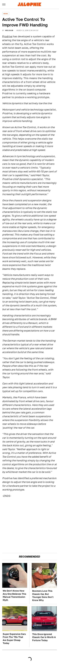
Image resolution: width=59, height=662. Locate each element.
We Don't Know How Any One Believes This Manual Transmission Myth (14, 595)
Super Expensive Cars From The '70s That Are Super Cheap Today (14, 638)
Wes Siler (9, 30)
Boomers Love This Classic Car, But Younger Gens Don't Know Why (42, 595)
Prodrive (7, 36)
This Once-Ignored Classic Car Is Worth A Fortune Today (44, 637)
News (5, 13)
